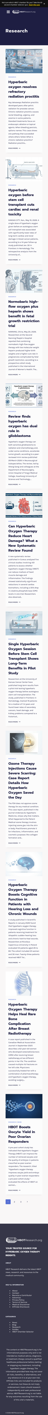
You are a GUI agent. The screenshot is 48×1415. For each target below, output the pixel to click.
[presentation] (24, 61)
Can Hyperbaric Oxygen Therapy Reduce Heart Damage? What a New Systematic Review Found (23, 538)
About (14, 1291)
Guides (15, 1329)
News (19, 1122)
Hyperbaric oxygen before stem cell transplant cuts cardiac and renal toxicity (23, 202)
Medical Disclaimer (21, 1304)
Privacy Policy (18, 1300)
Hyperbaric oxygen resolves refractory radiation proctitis (23, 89)
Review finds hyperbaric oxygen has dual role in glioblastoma (22, 426)
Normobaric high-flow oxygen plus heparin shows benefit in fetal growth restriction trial (23, 313)
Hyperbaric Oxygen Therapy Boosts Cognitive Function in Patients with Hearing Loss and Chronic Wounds (23, 899)
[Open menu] (8, 12)
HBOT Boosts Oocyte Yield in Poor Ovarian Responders (21, 1134)
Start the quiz (34, 5)
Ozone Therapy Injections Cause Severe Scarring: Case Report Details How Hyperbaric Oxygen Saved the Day (22, 780)
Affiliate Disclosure (20, 1307)
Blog (14, 1325)
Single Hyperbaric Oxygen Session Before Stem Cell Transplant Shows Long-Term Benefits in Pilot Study (23, 658)
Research (12, 77)
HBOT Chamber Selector (23, 1331)
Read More (14, 148)
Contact (15, 1293)
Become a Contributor (22, 1295)
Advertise (16, 1297)
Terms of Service (19, 1302)
